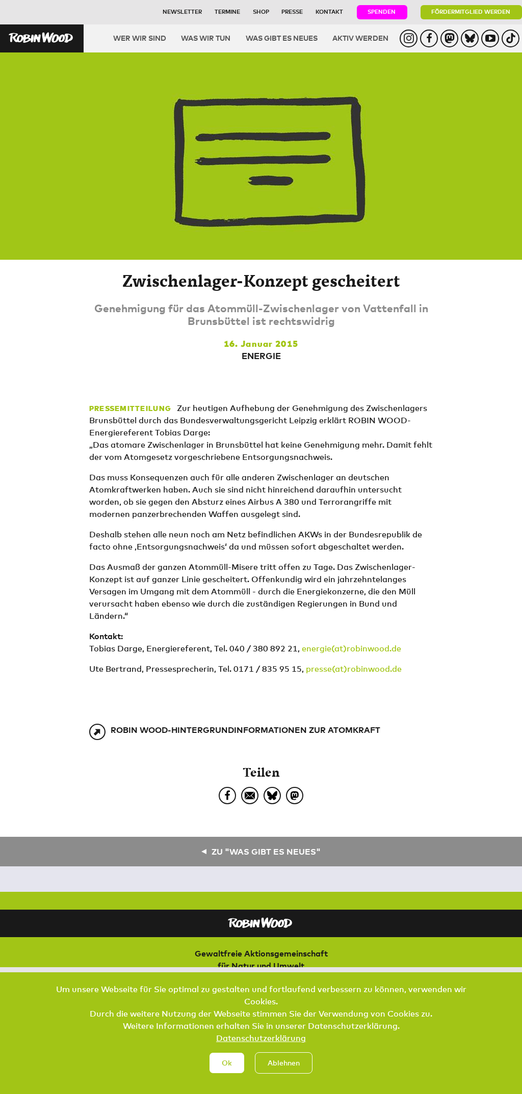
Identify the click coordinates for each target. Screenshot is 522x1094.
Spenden (382, 11)
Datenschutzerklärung (261, 1038)
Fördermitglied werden (470, 11)
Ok (227, 1062)
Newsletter (182, 11)
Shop (261, 11)
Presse (292, 11)
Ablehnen (284, 1062)
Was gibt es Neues (282, 38)
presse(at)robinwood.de (354, 669)
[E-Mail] (249, 795)
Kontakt (329, 11)
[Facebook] (227, 795)
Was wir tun (205, 38)
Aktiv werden (360, 38)
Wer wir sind (139, 38)
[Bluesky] (272, 795)
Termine (227, 11)
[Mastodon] (294, 795)
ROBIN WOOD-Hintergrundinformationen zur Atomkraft (245, 730)
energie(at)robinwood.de (351, 648)
